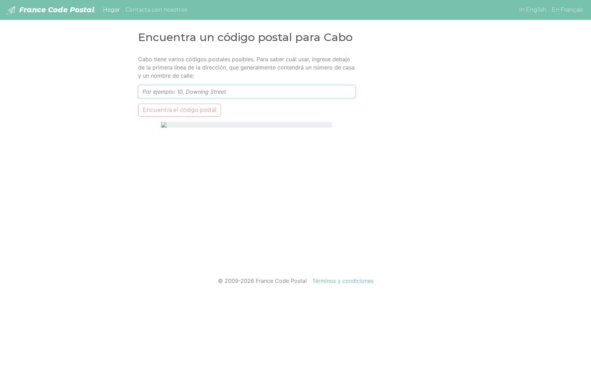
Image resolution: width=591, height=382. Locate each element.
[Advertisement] (409, 157)
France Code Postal (56, 9)
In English (532, 9)
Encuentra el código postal (179, 110)
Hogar (113, 9)
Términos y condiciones (342, 280)
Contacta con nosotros (156, 9)
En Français (567, 9)
